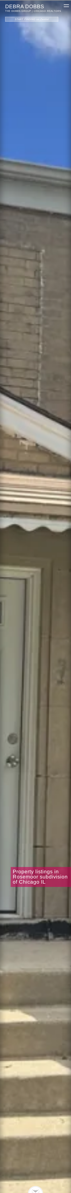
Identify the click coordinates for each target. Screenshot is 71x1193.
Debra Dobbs (24, 6)
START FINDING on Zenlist (32, 19)
